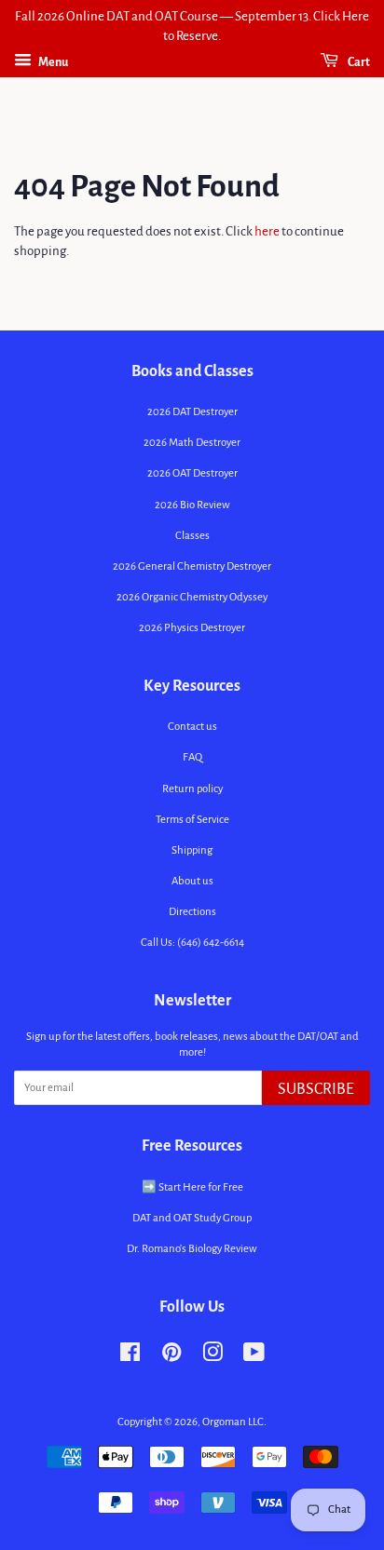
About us (192, 881)
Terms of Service (192, 820)
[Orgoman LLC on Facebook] (130, 1357)
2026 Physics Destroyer (192, 628)
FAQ (192, 757)
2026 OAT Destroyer (192, 473)
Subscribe (316, 1089)
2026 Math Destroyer (192, 443)
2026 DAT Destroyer (192, 412)
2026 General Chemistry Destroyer (192, 566)
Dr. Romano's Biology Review (192, 1249)
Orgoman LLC (233, 1422)
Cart (358, 62)
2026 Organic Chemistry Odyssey (192, 597)
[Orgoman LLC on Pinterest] (171, 1357)
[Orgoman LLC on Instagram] (212, 1357)
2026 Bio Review (192, 505)
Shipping (192, 850)
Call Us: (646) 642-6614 (192, 943)
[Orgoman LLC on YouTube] (254, 1357)
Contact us (192, 727)
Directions (192, 912)
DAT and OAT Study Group (192, 1218)
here (267, 231)
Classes (192, 536)
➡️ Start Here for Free (192, 1187)
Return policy (192, 789)
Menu (52, 62)
